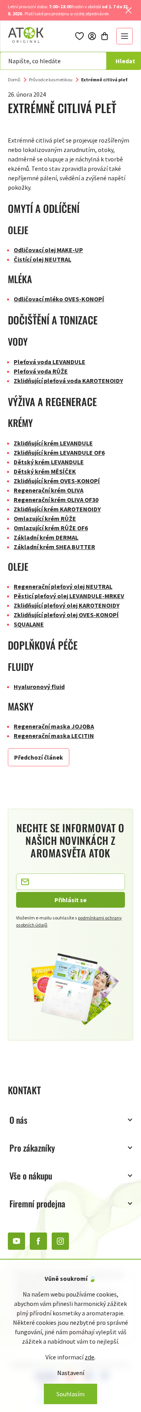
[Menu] (124, 36)
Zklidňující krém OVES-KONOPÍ (57, 481)
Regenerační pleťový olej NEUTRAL (63, 586)
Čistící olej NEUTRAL (42, 259)
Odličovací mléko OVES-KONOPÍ (59, 299)
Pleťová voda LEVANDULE (49, 362)
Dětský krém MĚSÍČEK (45, 471)
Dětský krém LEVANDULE (49, 462)
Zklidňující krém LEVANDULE (53, 443)
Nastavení (70, 1373)
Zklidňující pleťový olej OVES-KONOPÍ (66, 615)
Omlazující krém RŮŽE (45, 518)
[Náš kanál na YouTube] (16, 1241)
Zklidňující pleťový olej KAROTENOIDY (66, 605)
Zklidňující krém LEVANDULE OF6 (59, 452)
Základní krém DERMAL (46, 537)
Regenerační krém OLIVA (48, 490)
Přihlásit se (70, 900)
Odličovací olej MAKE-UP (48, 250)
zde (89, 1357)
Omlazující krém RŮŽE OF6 (51, 528)
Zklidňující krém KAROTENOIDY (57, 509)
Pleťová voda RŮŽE (41, 371)
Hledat (125, 61)
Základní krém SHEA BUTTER (54, 547)
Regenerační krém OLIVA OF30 (56, 500)
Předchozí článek (38, 757)
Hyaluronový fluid (39, 686)
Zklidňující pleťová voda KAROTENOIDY (68, 381)
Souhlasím (70, 1394)
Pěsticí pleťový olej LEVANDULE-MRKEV (69, 596)
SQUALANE (29, 624)
